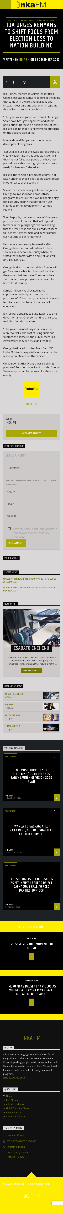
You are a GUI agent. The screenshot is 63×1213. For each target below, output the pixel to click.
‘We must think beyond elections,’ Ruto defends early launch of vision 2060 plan (31, 775)
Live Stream (12, 1100)
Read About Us (14, 1112)
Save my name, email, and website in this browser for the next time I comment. (35, 529)
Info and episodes (31, 670)
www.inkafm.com (17, 1135)
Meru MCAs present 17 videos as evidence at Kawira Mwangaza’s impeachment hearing (32, 990)
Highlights (27, 20)
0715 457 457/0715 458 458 (21, 1141)
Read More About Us (14, 1077)
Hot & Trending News (17, 1108)
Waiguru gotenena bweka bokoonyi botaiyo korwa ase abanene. (30, 580)
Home (9, 1096)
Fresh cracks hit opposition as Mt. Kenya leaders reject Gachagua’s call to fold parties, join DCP (31, 884)
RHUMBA (9, 705)
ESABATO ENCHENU (14, 694)
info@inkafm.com (16, 1146)
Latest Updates (46, 20)
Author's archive (31, 433)
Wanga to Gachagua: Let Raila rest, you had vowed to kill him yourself (31, 830)
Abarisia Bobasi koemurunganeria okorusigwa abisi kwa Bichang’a (30, 589)
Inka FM (24, 59)
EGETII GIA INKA (12, 715)
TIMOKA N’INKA (12, 726)
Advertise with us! (15, 1104)
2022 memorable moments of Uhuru (32, 946)
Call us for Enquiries (16, 1116)
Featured (12, 20)
